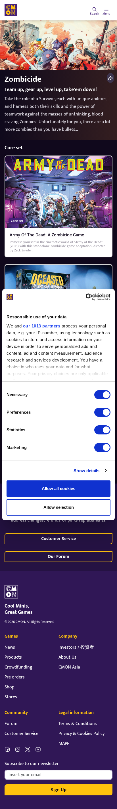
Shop (9, 687)
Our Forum (58, 556)
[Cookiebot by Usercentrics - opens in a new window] (85, 297)
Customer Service (58, 539)
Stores (11, 697)
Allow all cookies (58, 488)
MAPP (63, 743)
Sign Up (58, 790)
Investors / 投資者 (76, 647)
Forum (11, 724)
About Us (67, 657)
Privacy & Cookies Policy (81, 733)
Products (13, 657)
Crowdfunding (18, 667)
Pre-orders (15, 677)
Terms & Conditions (77, 724)
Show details (86, 470)
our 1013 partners (41, 325)
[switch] (102, 412)
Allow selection (58, 507)
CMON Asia (69, 667)
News (10, 647)
